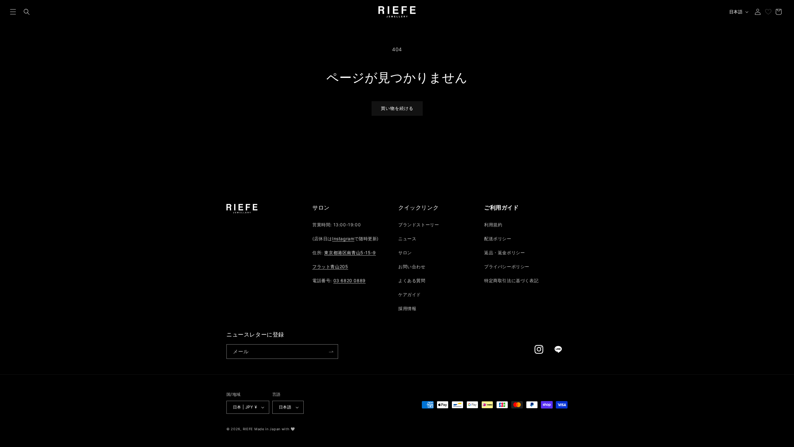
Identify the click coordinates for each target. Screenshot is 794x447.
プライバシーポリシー (506, 266)
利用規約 (493, 224)
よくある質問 (412, 280)
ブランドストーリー (418, 224)
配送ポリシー (497, 238)
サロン (405, 252)
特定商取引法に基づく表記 (511, 280)
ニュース (407, 238)
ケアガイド (409, 294)
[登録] (331, 351)
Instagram (343, 238)
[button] (13, 12)
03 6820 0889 (349, 280)
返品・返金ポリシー (504, 252)
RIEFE (248, 429)
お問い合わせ (412, 266)
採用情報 (407, 308)
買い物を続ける (397, 108)
